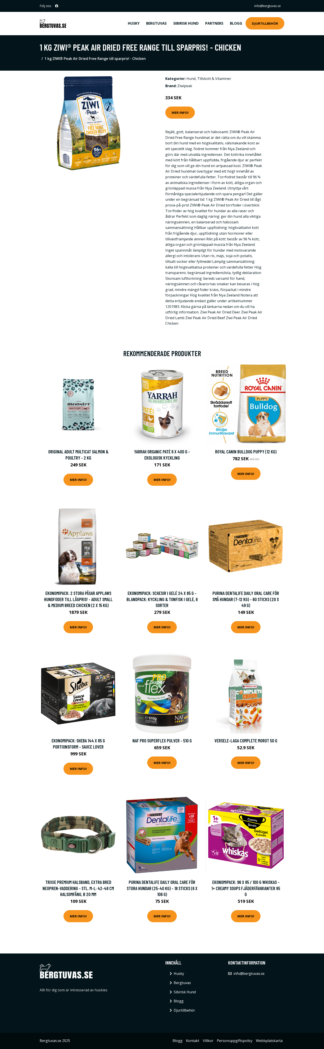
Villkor (208, 1040)
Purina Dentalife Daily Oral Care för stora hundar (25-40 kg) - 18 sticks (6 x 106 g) (162, 888)
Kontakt (192, 1040)
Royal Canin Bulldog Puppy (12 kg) (246, 451)
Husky (134, 23)
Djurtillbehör (265, 23)
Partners (214, 23)
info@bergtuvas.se (267, 6)
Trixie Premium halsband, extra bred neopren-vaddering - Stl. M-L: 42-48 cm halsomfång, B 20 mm (78, 888)
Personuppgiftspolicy (234, 1040)
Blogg (236, 23)
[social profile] (56, 6)
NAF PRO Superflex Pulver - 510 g (162, 740)
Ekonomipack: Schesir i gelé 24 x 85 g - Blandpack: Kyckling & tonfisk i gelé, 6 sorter (162, 599)
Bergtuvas (156, 23)
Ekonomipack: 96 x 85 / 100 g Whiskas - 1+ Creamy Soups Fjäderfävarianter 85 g (245, 888)
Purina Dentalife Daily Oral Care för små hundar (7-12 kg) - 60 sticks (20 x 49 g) (245, 599)
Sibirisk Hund (186, 23)
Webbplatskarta (269, 1040)
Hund (191, 78)
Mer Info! (180, 112)
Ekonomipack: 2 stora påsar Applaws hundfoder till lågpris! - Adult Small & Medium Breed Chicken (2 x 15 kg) (78, 599)
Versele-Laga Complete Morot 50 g (245, 740)
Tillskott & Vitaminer (214, 78)
